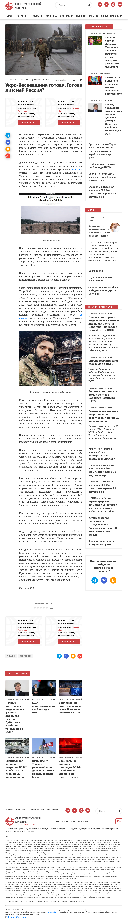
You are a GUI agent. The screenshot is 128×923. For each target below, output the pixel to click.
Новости (37, 16)
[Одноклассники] (8, 149)
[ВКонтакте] (8, 142)
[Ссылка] (8, 155)
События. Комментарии (100, 307)
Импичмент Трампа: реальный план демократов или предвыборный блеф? (43, 768)
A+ (70, 79)
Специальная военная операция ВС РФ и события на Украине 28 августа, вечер (70, 768)
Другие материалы (17, 673)
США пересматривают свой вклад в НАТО (43, 707)
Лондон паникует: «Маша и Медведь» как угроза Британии (103, 290)
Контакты (77, 821)
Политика (51, 16)
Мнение (93, 16)
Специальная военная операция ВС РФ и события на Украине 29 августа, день (16, 768)
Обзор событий (21, 80)
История (81, 16)
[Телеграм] (8, 135)
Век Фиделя (95, 270)
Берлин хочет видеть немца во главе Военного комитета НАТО (70, 707)
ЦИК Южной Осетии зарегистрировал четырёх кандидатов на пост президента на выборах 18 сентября (102, 504)
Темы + (10, 16)
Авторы (69, 821)
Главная (10, 809)
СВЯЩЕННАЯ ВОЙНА (111, 16)
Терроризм (26, 656)
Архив (85, 821)
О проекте (60, 821)
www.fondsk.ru (52, 912)
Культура (45, 809)
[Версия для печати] (81, 79)
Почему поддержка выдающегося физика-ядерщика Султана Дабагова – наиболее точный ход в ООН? (15, 717)
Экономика (66, 16)
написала (77, 169)
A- (74, 79)
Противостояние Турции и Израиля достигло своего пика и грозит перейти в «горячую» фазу (103, 151)
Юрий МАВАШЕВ (105, 73)
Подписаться (29, 122)
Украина (11, 656)
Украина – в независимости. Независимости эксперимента (99, 230)
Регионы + (23, 16)
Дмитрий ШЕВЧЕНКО (107, 33)
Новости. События (41, 80)
